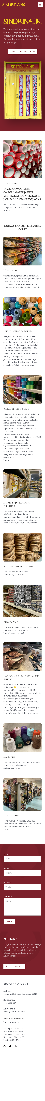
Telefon (7, 882)
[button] (22, 52)
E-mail (8, 868)
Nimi (7, 854)
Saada (9, 921)
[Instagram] (16, 1046)
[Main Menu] (40, 4)
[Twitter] (10, 1046)
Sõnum (8, 897)
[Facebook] (4, 1046)
